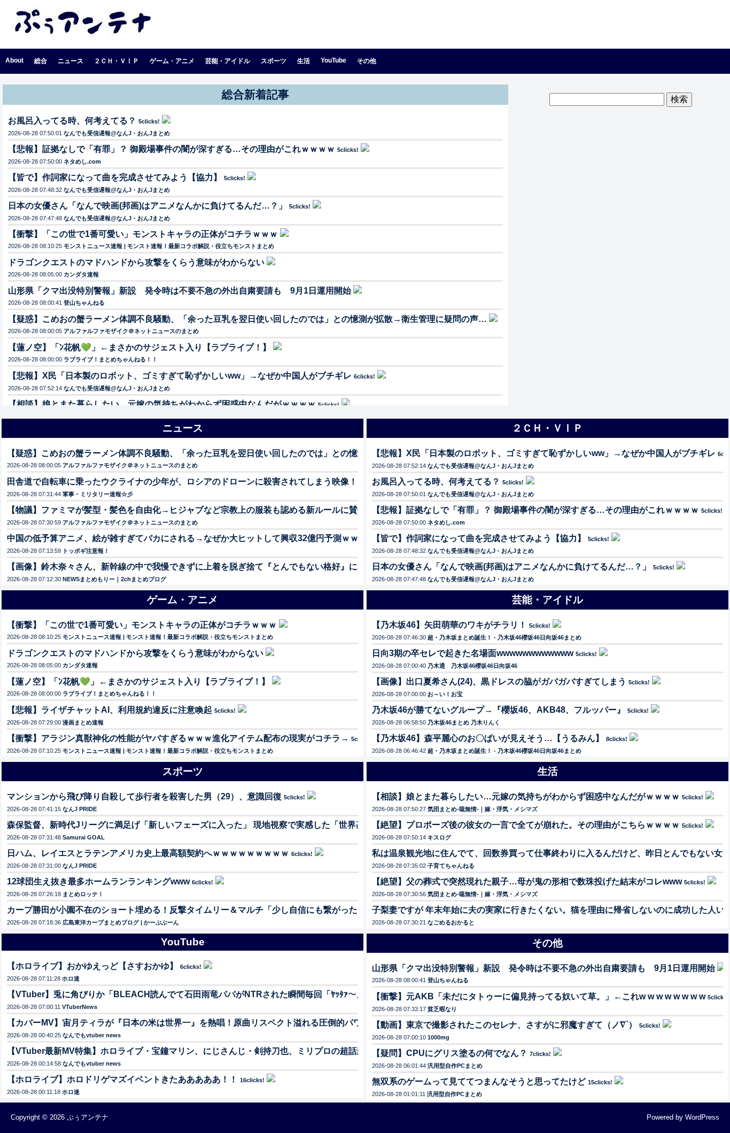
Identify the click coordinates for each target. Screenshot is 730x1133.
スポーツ (273, 61)
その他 (366, 61)
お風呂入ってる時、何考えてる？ (72, 120)
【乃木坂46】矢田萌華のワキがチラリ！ (449, 624)
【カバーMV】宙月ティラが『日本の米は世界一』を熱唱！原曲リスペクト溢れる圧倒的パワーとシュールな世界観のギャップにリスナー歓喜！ (282, 1022)
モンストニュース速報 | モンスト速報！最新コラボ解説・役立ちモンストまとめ (169, 246)
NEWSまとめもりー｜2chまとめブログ (114, 579)
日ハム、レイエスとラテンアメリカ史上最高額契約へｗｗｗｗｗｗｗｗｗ (148, 853)
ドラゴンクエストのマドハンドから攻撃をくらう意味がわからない (136, 262)
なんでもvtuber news (92, 1035)
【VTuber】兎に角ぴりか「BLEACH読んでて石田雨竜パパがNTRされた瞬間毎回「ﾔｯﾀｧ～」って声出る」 (211, 994)
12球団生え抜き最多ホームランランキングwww (98, 881)
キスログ (439, 837)
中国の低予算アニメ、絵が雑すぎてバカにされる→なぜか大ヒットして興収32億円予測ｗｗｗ (187, 538)
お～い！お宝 (445, 694)
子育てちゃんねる (451, 865)
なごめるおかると (451, 922)
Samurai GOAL (84, 837)
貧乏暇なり (442, 1009)
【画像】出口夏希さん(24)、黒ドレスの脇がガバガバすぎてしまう (499, 681)
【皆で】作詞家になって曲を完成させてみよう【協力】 (115, 177)
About (14, 60)
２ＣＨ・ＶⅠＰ (116, 61)
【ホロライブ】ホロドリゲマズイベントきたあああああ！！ (122, 1079)
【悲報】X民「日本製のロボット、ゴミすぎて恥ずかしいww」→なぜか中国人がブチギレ (180, 375)
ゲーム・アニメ (172, 61)
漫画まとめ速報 (83, 722)
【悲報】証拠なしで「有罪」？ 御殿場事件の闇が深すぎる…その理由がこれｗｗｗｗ (171, 148)
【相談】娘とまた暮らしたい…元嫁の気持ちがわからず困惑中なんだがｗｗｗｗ (162, 404)
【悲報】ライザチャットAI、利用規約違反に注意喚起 (109, 709)
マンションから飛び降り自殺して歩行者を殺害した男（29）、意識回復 (144, 796)
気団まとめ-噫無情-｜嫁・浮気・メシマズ (483, 809)
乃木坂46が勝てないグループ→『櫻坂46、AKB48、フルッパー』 (498, 709)
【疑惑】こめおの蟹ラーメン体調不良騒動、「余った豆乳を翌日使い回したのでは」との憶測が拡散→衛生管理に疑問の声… (247, 318)
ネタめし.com (82, 161)
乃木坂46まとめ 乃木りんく (464, 722)
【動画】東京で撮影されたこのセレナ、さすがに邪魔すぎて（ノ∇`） (504, 1024)
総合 (40, 61)
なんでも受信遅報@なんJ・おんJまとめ (117, 133)
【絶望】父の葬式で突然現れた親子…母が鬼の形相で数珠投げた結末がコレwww (527, 881)
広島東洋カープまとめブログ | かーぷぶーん (121, 922)
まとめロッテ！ (83, 894)
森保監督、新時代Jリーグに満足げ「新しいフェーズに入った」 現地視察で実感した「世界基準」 (194, 824)
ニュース (70, 61)
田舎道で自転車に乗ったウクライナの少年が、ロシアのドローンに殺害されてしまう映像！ (182, 481)
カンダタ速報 (81, 274)
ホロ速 (71, 978)
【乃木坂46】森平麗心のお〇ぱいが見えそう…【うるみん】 (488, 738)
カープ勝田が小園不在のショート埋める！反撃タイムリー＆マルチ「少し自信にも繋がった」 (186, 909)
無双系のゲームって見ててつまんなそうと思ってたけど (479, 1081)
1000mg (438, 1037)
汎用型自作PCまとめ (455, 1065)
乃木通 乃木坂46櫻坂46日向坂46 (472, 665)
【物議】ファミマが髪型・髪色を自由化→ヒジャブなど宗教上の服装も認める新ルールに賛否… (191, 509)
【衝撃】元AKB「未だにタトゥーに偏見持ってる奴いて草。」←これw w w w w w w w (538, 996)
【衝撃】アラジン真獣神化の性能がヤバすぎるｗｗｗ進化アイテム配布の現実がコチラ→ (178, 738)
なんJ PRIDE (80, 809)
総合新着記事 (255, 94)
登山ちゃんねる (84, 302)
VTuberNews (79, 1007)
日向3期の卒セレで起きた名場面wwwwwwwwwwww (472, 653)
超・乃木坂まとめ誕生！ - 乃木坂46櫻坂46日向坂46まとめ (504, 637)
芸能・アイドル (227, 61)
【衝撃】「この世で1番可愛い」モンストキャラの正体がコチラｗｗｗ (143, 233)
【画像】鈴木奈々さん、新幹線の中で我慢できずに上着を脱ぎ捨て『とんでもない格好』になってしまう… (212, 566)
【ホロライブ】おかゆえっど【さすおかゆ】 (92, 965)
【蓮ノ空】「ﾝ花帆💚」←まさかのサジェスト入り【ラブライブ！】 (139, 347)
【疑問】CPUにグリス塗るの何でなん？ (449, 1053)
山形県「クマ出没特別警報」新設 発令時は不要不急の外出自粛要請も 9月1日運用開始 (179, 290)
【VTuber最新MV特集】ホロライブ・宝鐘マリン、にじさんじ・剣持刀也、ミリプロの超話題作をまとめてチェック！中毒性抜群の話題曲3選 (278, 1050)
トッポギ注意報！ (86, 551)
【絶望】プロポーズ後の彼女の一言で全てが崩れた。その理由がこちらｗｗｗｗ (526, 824)
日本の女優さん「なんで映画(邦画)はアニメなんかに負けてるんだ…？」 (147, 205)
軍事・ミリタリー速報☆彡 (98, 494)
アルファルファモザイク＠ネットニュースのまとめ (131, 331)
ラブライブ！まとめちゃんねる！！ (111, 359)
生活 (303, 61)
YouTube (333, 60)
